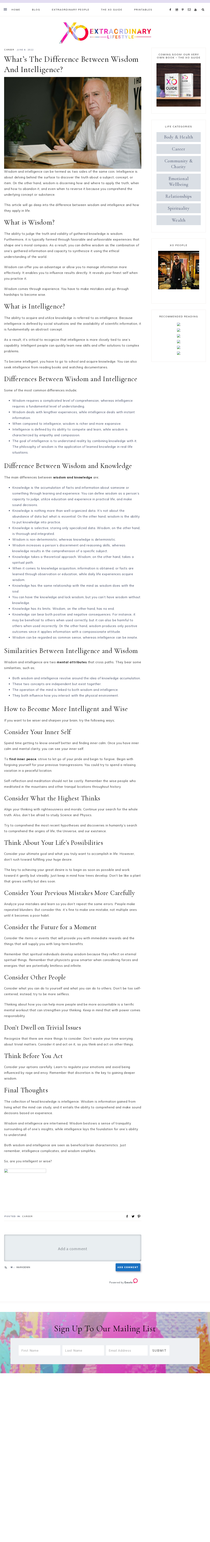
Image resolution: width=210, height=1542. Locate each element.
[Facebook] (171, 4)
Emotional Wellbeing (179, 181)
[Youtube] (196, 4)
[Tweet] (131, 1216)
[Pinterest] (183, 4)
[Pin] (137, 1216)
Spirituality (179, 208)
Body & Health (178, 137)
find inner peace (22, 759)
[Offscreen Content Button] (5, 9)
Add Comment (128, 1267)
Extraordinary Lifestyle (105, 32)
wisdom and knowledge (72, 477)
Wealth (179, 220)
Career (9, 49)
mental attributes (72, 662)
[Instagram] (177, 4)
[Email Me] (190, 4)
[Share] (125, 1216)
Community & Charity (179, 163)
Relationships (178, 196)
